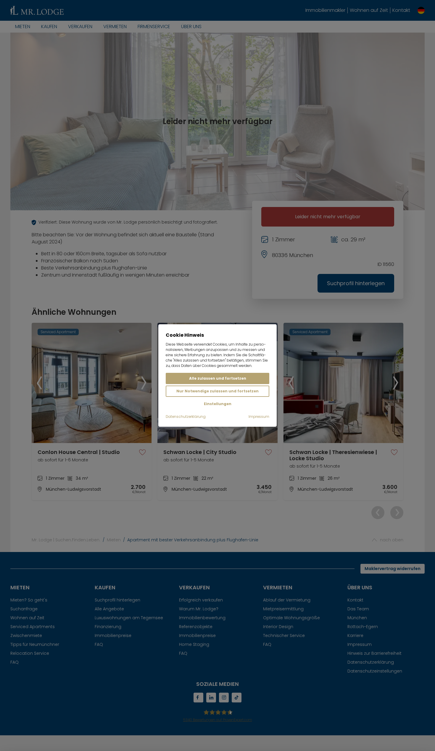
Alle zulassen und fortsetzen (217, 378)
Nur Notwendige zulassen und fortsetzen (217, 391)
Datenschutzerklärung (186, 416)
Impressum (259, 416)
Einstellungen (217, 403)
